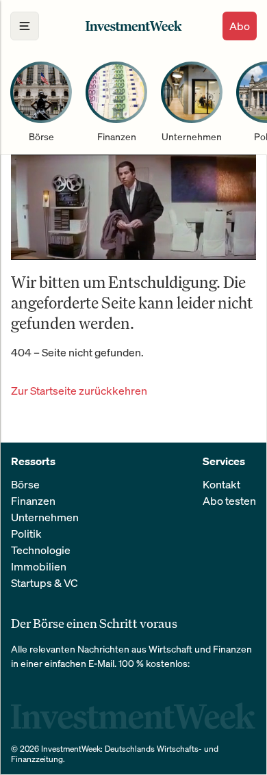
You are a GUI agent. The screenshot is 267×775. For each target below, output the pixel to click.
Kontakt (221, 484)
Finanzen (33, 500)
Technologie (41, 549)
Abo (239, 26)
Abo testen (229, 500)
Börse (25, 484)
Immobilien (38, 566)
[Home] (134, 26)
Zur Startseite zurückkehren (79, 390)
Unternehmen (45, 517)
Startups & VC (44, 582)
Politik (26, 533)
